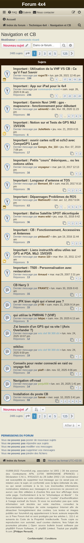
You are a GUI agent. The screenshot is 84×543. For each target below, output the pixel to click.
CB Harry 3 (21, 285)
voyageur (43, 167)
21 (65, 96)
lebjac (41, 318)
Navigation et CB (18, 34)
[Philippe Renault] (23, 531)
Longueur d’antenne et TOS (50, 180)
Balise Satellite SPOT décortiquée (54, 213)
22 (70, 96)
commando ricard (28, 39)
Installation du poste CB (30, 394)
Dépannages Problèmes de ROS (53, 197)
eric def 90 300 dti (49, 333)
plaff (41, 370)
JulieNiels (44, 129)
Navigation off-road (27, 380)
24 (79, 96)
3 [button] (45, 53)
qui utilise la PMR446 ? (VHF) (34, 315)
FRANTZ (43, 288)
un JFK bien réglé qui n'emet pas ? (38, 301)
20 (79, 79)
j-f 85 (41, 304)
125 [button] (65, 53)
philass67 (44, 236)
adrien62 (43, 109)
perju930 (43, 383)
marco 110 (44, 256)
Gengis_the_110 (48, 147)
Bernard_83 (45, 183)
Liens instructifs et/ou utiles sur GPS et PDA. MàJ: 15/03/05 (44, 251)
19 (75, 79)
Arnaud (42, 274)
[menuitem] (12, 12)
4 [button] (50, 53)
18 (70, 79)
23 (75, 96)
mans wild (44, 216)
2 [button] (39, 53)
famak (42, 397)
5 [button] (55, 53)
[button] (27, 53)
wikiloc (18, 346)
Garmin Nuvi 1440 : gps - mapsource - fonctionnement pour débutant (44, 104)
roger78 (42, 75)
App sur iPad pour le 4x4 (48, 86)
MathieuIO (44, 200)
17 (65, 79)
